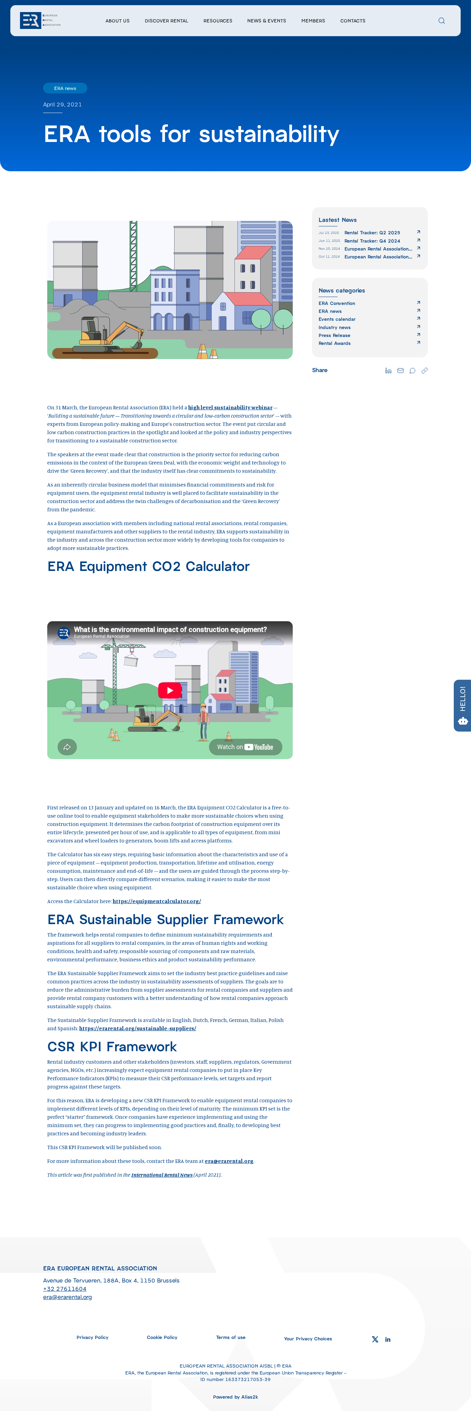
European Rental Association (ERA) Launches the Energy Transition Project (376, 248)
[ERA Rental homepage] (40, 19)
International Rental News (162, 1174)
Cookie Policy (162, 1337)
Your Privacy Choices (308, 1338)
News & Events (266, 20)
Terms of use (230, 1337)
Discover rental (166, 20)
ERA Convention (337, 303)
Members (313, 20)
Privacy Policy (92, 1337)
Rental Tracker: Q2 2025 (372, 232)
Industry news (335, 327)
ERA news (330, 311)
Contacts (352, 20)
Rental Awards (335, 343)
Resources (217, 20)
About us (118, 20)
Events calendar (337, 319)
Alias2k (249, 1396)
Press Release (334, 335)
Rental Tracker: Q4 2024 (372, 240)
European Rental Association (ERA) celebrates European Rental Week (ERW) (376, 256)
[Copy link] (424, 370)
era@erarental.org (229, 1160)
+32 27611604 (65, 1288)
